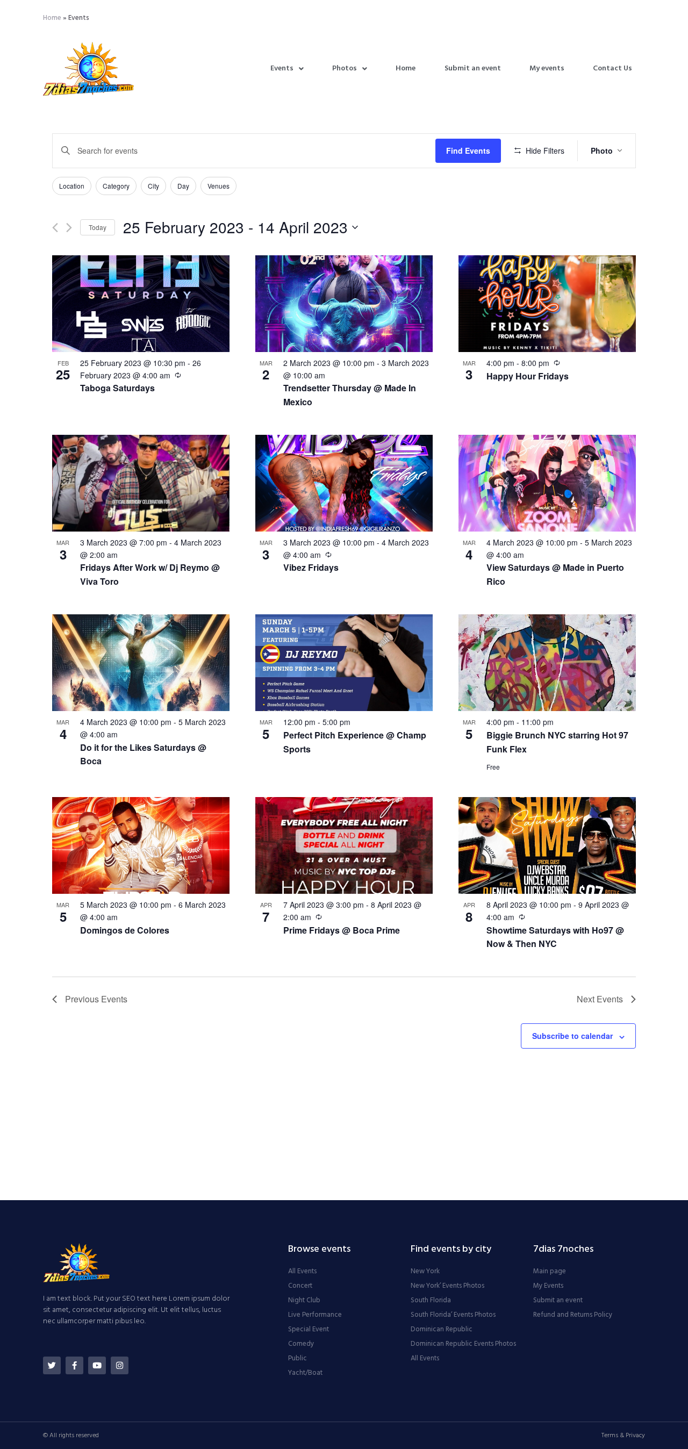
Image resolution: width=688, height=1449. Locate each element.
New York (425, 1271)
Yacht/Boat (305, 1373)
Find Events (468, 150)
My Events (548, 1286)
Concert (300, 1286)
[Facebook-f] (74, 1365)
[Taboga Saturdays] (141, 303)
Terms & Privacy (623, 1435)
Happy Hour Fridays (527, 376)
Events (281, 68)
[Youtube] (97, 1365)
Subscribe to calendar (572, 1035)
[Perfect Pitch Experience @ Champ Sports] (344, 662)
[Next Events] (69, 228)
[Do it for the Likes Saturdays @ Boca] (141, 662)
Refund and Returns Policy (572, 1315)
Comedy (301, 1344)
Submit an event (473, 68)
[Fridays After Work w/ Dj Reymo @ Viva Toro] (141, 483)
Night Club (304, 1300)
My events (546, 68)
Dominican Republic (441, 1329)
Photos (344, 68)
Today (97, 227)
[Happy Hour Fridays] (547, 303)
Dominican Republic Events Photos (463, 1344)
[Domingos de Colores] (141, 845)
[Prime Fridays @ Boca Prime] (344, 845)
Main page (549, 1271)
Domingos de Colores (124, 930)
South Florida (431, 1300)
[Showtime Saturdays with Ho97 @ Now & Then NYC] (547, 845)
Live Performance (315, 1315)
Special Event (308, 1329)
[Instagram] (119, 1365)
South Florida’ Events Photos (453, 1315)
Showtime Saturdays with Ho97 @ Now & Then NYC (555, 937)
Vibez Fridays (311, 567)
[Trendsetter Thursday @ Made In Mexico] (344, 303)
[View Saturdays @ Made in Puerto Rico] (547, 483)
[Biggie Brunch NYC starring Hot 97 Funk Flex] (547, 662)
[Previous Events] (55, 228)
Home (52, 18)
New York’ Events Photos (447, 1286)
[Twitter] (52, 1365)
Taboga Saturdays (117, 388)
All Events (302, 1271)
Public (297, 1358)
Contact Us (612, 68)
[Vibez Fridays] (344, 483)
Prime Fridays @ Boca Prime (341, 930)
